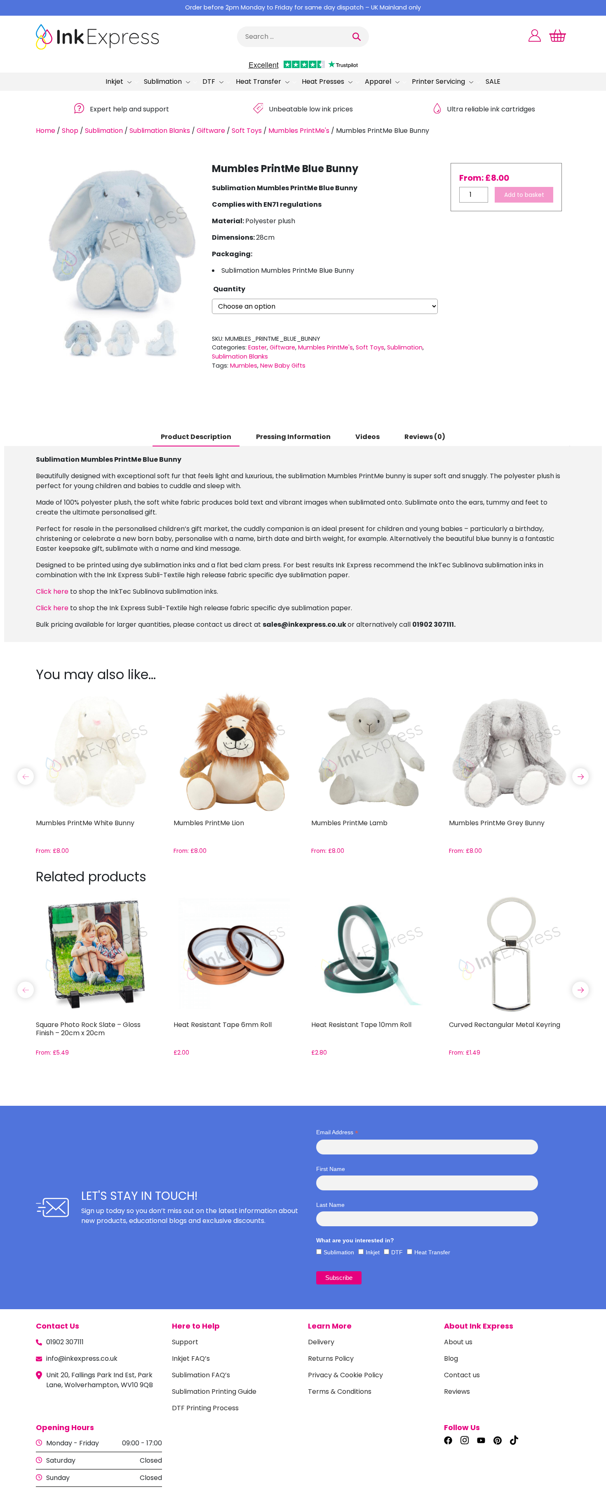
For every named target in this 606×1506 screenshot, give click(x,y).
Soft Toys (247, 130)
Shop (70, 130)
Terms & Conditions (339, 1391)
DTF (208, 81)
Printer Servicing (438, 81)
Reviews (457, 1391)
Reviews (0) (424, 436)
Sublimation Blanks (159, 130)
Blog (451, 1358)
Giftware (211, 130)
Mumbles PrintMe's (298, 130)
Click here (52, 591)
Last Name (330, 1204)
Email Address (337, 1132)
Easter (257, 347)
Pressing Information (293, 436)
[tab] (196, 437)
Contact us (462, 1375)
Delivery (321, 1342)
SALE (493, 81)
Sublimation (163, 81)
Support (185, 1342)
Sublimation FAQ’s (201, 1375)
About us (458, 1342)
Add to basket (524, 195)
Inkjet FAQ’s (191, 1358)
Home (45, 130)
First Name (330, 1169)
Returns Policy (331, 1358)
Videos (367, 436)
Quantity (229, 289)
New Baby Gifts (282, 365)
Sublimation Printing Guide (214, 1391)
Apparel (378, 81)
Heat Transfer (258, 81)
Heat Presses (323, 81)
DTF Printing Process (205, 1408)
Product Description (196, 436)
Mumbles (243, 365)
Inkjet (114, 81)
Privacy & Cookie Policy (345, 1375)
